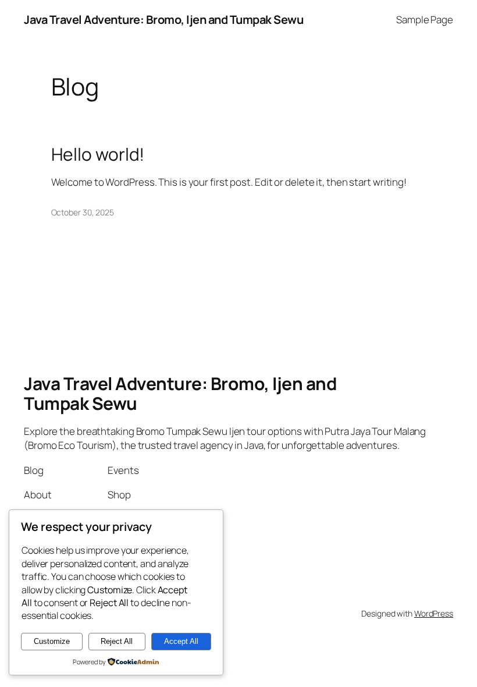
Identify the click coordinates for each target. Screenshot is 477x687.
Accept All (181, 641)
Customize (52, 641)
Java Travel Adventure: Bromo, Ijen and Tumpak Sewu (163, 19)
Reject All (117, 641)
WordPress (433, 613)
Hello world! (98, 154)
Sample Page (424, 19)
